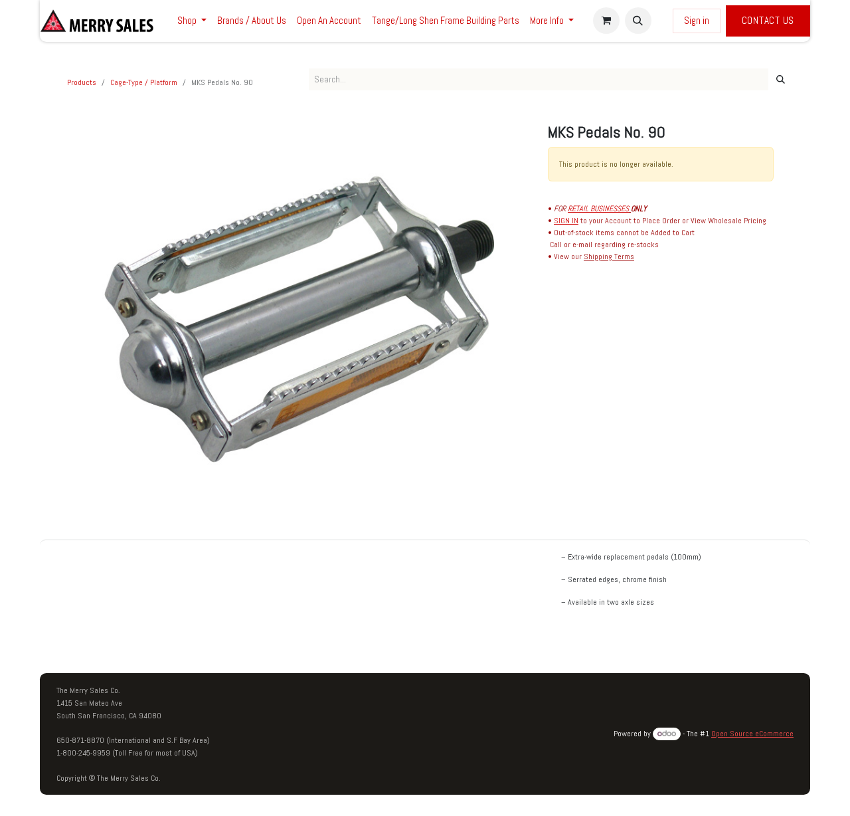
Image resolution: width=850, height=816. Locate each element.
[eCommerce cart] (606, 20)
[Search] (781, 79)
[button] (638, 20)
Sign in (696, 20)
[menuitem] (192, 21)
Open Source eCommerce (752, 733)
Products (81, 82)
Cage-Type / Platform (143, 82)
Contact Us (768, 20)
